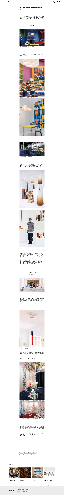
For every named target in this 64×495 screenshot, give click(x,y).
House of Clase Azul (12, 480)
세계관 (33, 452)
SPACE (9, 479)
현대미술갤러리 (34, 454)
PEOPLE (44, 479)
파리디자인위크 (29, 454)
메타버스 (25, 452)
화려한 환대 (22, 480)
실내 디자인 (37, 452)
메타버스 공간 (29, 452)
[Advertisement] (32, 446)
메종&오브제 (21, 452)
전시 (40, 452)
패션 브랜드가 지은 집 (35, 480)
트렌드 (25, 454)
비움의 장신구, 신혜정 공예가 (48, 480)
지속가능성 (21, 454)
